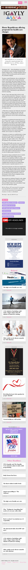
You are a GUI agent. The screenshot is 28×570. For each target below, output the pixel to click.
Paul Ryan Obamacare (8, 216)
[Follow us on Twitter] (10, 17)
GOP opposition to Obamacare (10, 202)
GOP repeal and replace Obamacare (11, 208)
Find (20, 2)
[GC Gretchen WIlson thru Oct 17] (14, 7)
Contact (3, 563)
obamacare (21, 202)
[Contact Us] (16, 17)
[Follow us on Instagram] (19, 17)
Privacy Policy (23, 562)
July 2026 (14, 456)
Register (9, 562)
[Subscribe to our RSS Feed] (13, 17)
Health (5, 200)
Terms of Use (15, 562)
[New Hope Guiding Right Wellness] (14, 254)
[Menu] (25, 2)
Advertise (4, 562)
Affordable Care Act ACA (9, 205)
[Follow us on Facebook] (8, 17)
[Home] (14, 13)
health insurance (6, 211)
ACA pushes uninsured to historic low (11, 213)
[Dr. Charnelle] (14, 361)
